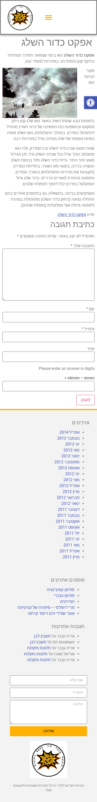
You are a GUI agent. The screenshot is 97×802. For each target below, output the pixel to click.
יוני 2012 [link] (72, 474)
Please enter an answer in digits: (66, 369)
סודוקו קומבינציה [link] (61, 589)
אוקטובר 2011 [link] (68, 521)
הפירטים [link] (67, 601)
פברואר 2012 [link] (68, 497)
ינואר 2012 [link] (70, 503)
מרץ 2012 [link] (71, 491)
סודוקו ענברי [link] (64, 595)
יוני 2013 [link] (72, 444)
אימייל (88, 329)
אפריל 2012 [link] (69, 485)
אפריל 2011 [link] (69, 551)
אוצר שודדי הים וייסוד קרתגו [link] (51, 613)
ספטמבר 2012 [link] (67, 462)
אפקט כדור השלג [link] (72, 214)
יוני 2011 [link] (72, 539)
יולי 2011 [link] (72, 533)
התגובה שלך (83, 246)
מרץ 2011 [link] (71, 557)
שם (90, 309)
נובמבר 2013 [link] (68, 438)
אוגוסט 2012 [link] (69, 468)
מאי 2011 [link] (71, 545)
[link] (90, 102)
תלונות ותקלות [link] (39, 648)
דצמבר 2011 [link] (69, 509)
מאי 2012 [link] (71, 479)
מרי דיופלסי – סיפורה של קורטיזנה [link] (46, 607)
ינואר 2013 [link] (70, 456)
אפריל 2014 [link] (69, 432)
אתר (91, 349)
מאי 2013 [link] (71, 450)
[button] (48, 17)
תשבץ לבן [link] (42, 636)
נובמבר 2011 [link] (68, 515)
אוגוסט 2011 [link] (69, 527)
